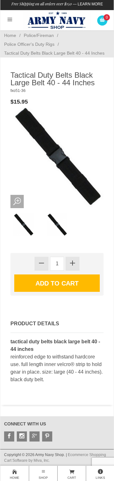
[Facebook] (9, 436)
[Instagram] (22, 436)
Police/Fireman (39, 35)
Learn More (90, 4)
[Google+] (34, 436)
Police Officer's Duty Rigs (29, 44)
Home (10, 35)
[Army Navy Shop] (57, 20)
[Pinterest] (47, 436)
